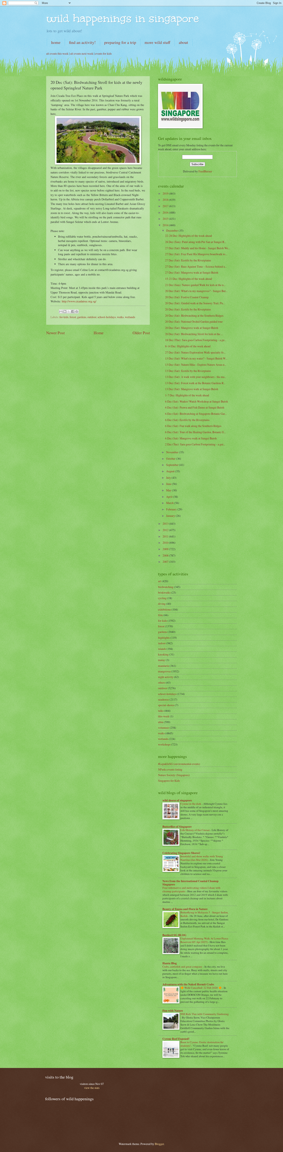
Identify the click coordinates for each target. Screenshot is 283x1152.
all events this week (57, 53)
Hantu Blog (169, 963)
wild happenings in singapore (122, 18)
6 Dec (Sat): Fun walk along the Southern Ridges (193, 426)
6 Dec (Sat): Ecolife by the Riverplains (187, 420)
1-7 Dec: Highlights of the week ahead (187, 395)
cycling (162, 598)
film (160, 615)
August (170, 471)
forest (73, 317)
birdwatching (165, 587)
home (55, 42)
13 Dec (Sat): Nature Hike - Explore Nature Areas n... (195, 365)
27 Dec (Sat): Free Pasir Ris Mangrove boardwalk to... (196, 254)
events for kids (103, 53)
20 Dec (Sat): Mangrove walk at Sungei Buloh (191, 328)
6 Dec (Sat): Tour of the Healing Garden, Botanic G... (195, 432)
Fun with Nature (172, 1011)
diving (162, 604)
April (169, 497)
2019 (166, 193)
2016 (166, 212)
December (172, 230)
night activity (165, 677)
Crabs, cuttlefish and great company (182, 966)
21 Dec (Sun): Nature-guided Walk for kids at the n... (195, 285)
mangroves (164, 671)
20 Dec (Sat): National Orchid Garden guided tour (194, 321)
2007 (166, 562)
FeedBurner (205, 171)
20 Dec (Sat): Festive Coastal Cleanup (187, 297)
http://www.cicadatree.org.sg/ (79, 301)
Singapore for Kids (169, 781)
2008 (166, 555)
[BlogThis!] (65, 311)
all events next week (81, 53)
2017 (166, 206)
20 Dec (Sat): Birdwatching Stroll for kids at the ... (194, 334)
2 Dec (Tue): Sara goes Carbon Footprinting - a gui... (195, 444)
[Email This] (61, 311)
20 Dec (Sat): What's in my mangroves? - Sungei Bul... (196, 291)
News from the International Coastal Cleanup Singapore (190, 882)
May (169, 490)
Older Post (141, 332)
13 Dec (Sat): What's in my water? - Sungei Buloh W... (196, 358)
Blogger (159, 1144)
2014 (166, 225)
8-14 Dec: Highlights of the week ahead (187, 346)
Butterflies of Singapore (177, 827)
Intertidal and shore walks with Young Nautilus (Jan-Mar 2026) (201, 858)
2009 (166, 549)
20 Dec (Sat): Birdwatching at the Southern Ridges (194, 315)
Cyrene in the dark (191, 804)
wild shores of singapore (177, 800)
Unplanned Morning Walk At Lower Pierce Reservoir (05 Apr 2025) (204, 940)
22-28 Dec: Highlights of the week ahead (188, 236)
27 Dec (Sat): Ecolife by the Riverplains (188, 260)
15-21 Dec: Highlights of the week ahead (188, 279)
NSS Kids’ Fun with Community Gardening (204, 1014)
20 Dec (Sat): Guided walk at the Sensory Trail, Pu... (195, 303)
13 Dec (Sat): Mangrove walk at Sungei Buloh (191, 389)
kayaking (163, 654)
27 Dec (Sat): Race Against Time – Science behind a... (196, 266)
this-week (163, 716)
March (170, 503)
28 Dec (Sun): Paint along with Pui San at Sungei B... (195, 242)
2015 (166, 219)
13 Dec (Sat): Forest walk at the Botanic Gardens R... (195, 383)
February (171, 509)
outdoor (91, 317)
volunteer (163, 728)
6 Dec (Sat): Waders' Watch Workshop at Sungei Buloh (196, 401)
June (169, 484)
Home (99, 332)
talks (160, 711)
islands (162, 649)
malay (161, 660)
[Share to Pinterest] (77, 311)
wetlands (130, 317)
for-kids (63, 317)
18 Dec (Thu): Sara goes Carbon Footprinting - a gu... (195, 340)
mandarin (163, 666)
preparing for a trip (120, 42)
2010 (166, 543)
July (169, 478)
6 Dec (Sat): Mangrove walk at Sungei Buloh (191, 438)
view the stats (91, 1088)
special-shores (166, 705)
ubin (160, 722)
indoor (162, 643)
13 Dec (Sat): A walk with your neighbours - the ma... (195, 377)
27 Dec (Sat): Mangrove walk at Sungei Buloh (191, 272)
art (159, 581)
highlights (164, 638)
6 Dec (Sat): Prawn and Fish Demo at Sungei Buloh (194, 407)
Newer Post (55, 332)
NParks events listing (170, 769)
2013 (166, 523)
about (183, 42)
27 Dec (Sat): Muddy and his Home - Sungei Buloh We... (197, 248)
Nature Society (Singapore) (174, 775)
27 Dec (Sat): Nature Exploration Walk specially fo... (195, 352)
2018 (166, 200)
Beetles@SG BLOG (174, 935)
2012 (166, 530)
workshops (164, 744)
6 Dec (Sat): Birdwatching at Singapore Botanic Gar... (196, 414)
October (171, 459)
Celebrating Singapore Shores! (181, 853)
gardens (81, 317)
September (172, 465)
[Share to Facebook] (73, 311)
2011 (166, 536)
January (171, 516)
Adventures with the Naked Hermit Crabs (188, 984)
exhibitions (164, 609)
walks (120, 317)
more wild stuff (157, 42)
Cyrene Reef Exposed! (176, 1039)
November (172, 452)
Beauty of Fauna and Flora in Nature (185, 909)
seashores (163, 699)
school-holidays (107, 317)
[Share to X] (69, 311)
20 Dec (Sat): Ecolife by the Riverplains (188, 309)
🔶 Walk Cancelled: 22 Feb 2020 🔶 (201, 988)
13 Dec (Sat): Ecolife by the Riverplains (188, 371)
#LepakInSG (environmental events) (179, 764)
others (161, 682)
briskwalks (164, 592)
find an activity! (82, 42)
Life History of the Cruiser (195, 830)
